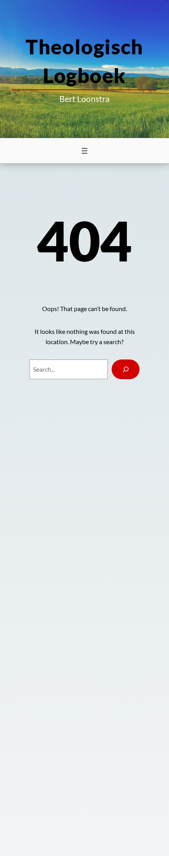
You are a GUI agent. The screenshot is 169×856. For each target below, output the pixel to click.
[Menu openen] (84, 151)
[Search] (126, 369)
